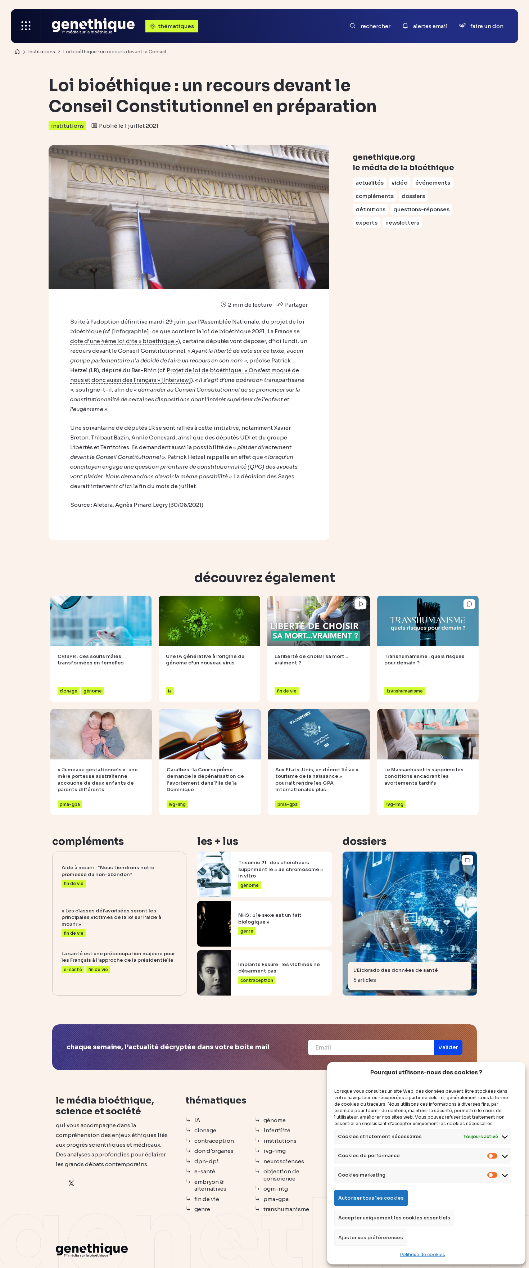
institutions (67, 125)
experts (366, 222)
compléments (375, 196)
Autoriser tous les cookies (371, 1198)
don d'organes (214, 1150)
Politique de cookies (422, 1254)
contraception (214, 1140)
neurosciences (283, 1161)
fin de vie (206, 1199)
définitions (370, 209)
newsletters (402, 222)
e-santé (204, 1171)
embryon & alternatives (210, 1185)
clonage (205, 1130)
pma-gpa (276, 1199)
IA (197, 1120)
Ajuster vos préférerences (370, 1238)
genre (202, 1209)
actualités (370, 182)
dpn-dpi (206, 1161)
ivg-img (274, 1150)
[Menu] (26, 26)
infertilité (276, 1130)
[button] (448, 1047)
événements (432, 182)
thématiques (176, 26)
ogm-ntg (275, 1188)
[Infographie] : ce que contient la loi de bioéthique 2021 (188, 331)
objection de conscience (281, 1175)
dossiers (413, 196)
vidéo (399, 182)
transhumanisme (286, 1209)
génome (274, 1120)
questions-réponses (421, 209)
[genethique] (93, 26)
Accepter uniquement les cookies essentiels (394, 1218)
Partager (296, 304)
